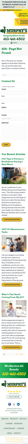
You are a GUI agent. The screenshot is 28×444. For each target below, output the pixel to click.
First (3, 96)
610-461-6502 (20, 7)
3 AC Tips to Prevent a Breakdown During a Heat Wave (13, 162)
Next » (22, 354)
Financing (18, 423)
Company (20, 428)
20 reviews (16, 393)
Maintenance (9, 428)
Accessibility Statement (14, 441)
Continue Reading (13, 219)
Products (14, 419)
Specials (23, 419)
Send (6, 145)
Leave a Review (14, 397)
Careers (9, 423)
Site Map (19, 440)
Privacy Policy (10, 440)
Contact (17, 433)
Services (4, 419)
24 (17, 354)
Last (3, 103)
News (9, 433)
